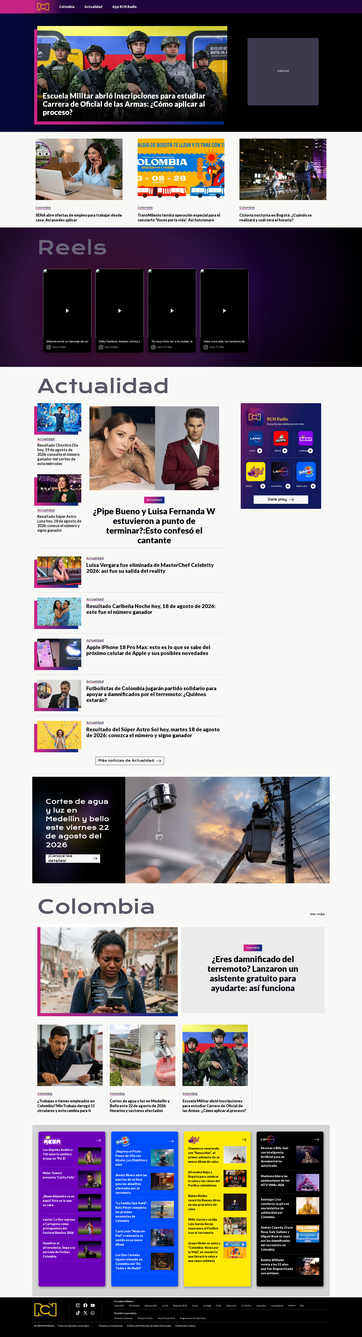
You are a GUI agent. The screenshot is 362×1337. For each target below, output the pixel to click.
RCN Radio (134, 1305)
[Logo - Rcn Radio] (43, 6)
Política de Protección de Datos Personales (149, 1325)
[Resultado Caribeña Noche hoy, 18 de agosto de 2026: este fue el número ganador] (59, 612)
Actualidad (93, 7)
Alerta (195, 1305)
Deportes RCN (180, 1305)
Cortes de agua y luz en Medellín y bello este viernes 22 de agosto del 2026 (77, 823)
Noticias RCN (151, 1305)
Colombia (66, 7)
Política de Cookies (185, 1325)
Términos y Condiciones (110, 1325)
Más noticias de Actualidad (126, 761)
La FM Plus (246, 1305)
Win (302, 1305)
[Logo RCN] (45, 1309)
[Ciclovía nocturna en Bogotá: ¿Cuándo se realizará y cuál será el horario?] (282, 169)
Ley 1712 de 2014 (166, 1318)
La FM (165, 1305)
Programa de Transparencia (193, 1318)
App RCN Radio (124, 7)
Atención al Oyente (123, 1318)
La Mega (207, 1305)
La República (277, 1305)
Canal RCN (119, 1305)
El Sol (218, 1305)
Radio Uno (231, 1305)
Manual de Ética (145, 1318)
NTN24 (291, 1305)
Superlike (261, 1305)
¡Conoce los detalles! (60, 858)
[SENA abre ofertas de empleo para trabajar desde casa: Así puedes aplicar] (79, 169)
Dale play (277, 499)
